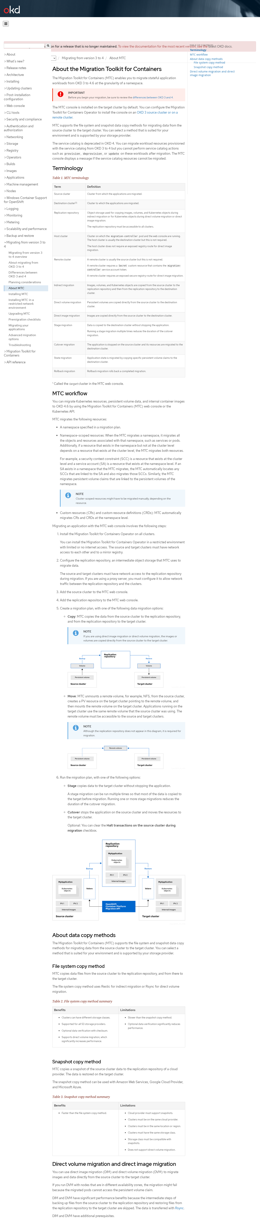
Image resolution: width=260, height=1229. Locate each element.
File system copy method (209, 62)
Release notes (16, 68)
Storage (12, 144)
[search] (48, 45)
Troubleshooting (20, 345)
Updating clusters (19, 88)
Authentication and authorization (18, 128)
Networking (14, 137)
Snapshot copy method (208, 67)
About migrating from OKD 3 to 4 (23, 265)
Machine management (22, 184)
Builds (10, 164)
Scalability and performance (26, 229)
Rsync (179, 1208)
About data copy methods (206, 59)
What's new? (15, 61)
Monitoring (14, 215)
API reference (16, 362)
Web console (15, 106)
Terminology (198, 50)
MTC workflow (199, 54)
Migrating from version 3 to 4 (83, 58)
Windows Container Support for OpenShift (25, 200)
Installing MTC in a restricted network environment (21, 304)
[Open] (6, 23)
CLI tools (12, 113)
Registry (12, 150)
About (10, 54)
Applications (15, 177)
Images (11, 171)
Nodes (11, 191)
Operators (13, 157)
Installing (12, 81)
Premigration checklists (25, 319)
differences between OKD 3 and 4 (153, 97)
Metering (12, 222)
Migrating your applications (19, 327)
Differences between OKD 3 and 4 (23, 274)
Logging (12, 209)
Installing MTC (18, 294)
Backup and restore (20, 236)
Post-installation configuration (17, 97)
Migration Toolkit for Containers (20, 353)
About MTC (16, 288)
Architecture (15, 75)
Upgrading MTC (19, 314)
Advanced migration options (22, 337)
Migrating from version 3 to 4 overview (25, 255)
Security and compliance (24, 119)
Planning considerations (25, 282)
